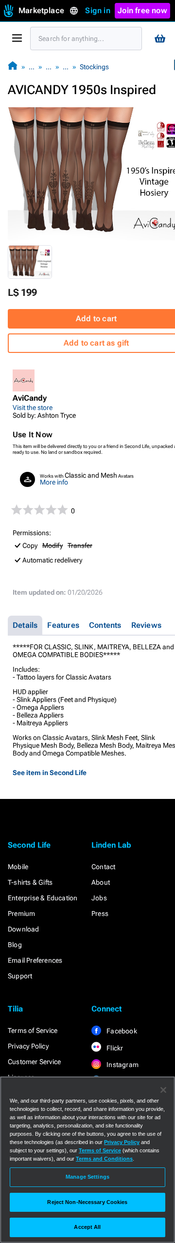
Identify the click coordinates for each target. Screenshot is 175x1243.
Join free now (142, 10)
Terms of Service (32, 1030)
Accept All (87, 1227)
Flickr (114, 1048)
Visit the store (32, 407)
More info (54, 482)
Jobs (99, 898)
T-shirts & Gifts (30, 882)
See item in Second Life (50, 773)
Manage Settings (87, 1177)
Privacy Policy (28, 1046)
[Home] (13, 66)
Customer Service (34, 1062)
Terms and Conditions (104, 1159)
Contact (103, 867)
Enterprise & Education (42, 898)
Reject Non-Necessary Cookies (87, 1202)
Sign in (97, 10)
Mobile (18, 867)
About (100, 882)
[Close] (163, 1090)
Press (99, 913)
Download (23, 929)
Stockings (94, 67)
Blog (15, 945)
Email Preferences (35, 960)
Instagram (122, 1064)
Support (20, 976)
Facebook (121, 1031)
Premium (21, 913)
